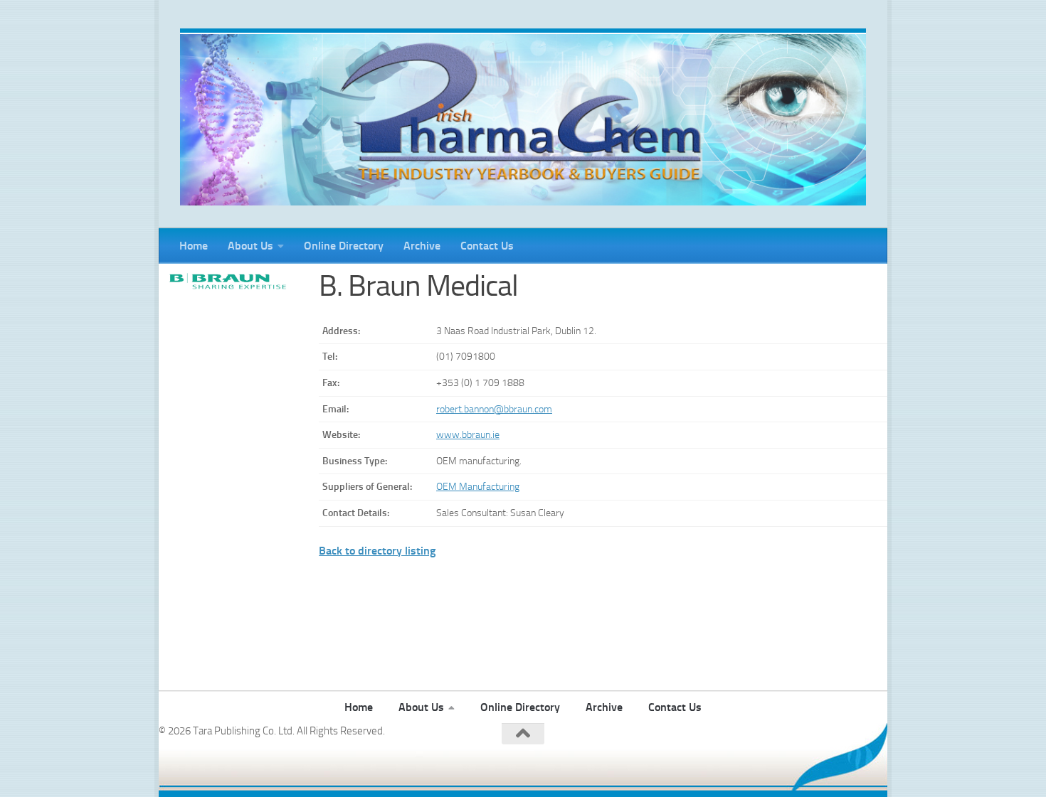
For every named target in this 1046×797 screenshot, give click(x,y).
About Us (250, 245)
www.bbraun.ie (468, 435)
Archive (421, 245)
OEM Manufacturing (477, 487)
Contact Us (487, 245)
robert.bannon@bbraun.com (494, 409)
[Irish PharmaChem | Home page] (523, 116)
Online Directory (344, 245)
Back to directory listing (377, 550)
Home (193, 245)
